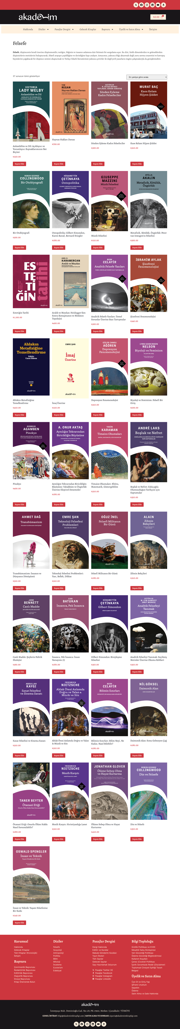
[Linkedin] (152, 4)
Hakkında (28, 29)
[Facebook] (141, 4)
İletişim (153, 29)
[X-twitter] (135, 4)
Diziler (41, 29)
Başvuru (106, 29)
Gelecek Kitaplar (88, 29)
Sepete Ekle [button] (19, 164)
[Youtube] (158, 4)
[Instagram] (146, 4)
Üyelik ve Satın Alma (129, 29)
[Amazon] (163, 4)
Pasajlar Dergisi (62, 29)
